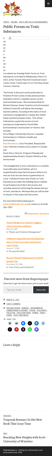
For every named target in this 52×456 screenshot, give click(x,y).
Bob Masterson (11, 143)
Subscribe (41, 289)
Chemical (25, 308)
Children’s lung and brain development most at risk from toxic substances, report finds (25, 242)
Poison (32, 310)
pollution (11, 312)
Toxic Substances (21, 315)
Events (6, 22)
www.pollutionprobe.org (15, 204)
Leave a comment (14, 303)
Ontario (14, 22)
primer (35, 312)
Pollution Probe (24, 312)
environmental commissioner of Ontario (24, 309)
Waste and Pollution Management (33, 22)
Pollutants (42, 310)
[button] (48, 3)
